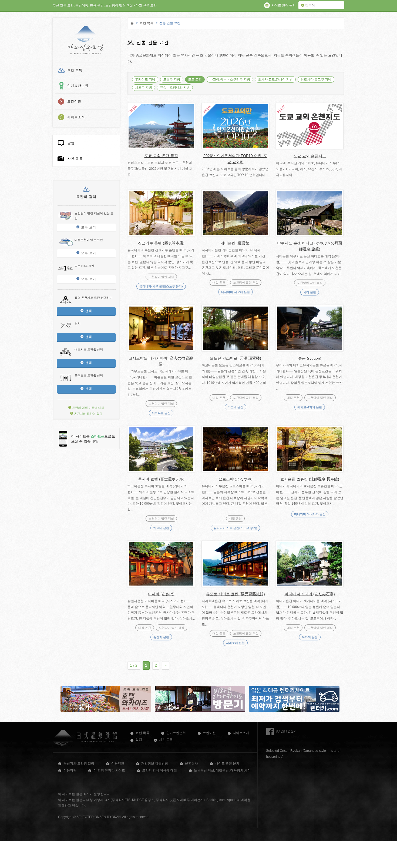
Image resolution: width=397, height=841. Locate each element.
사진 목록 (75, 159)
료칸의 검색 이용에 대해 (87, 407)
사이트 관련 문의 (227, 763)
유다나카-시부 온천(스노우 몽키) (161, 286)
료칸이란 (74, 101)
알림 (71, 143)
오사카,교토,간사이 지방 (275, 79)
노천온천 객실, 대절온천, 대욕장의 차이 (222, 770)
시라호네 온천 (235, 642)
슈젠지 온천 (161, 637)
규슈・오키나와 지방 (175, 87)
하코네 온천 (235, 407)
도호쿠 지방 (171, 79)
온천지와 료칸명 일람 (87, 413)
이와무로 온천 (161, 413)
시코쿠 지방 (143, 87)
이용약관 (117, 763)
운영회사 (191, 763)
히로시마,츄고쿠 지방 (316, 79)
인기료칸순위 (77, 86)
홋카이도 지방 (145, 79)
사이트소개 (76, 117)
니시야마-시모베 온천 (235, 292)
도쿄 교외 (195, 79)
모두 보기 (88, 227)
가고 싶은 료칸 (86, 40)
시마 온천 (309, 292)
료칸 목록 (74, 70)
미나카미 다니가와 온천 (309, 514)
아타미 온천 (310, 637)
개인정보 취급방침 (154, 763)
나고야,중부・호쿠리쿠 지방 (230, 79)
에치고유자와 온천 (309, 407)
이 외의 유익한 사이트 (109, 770)
